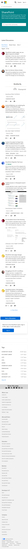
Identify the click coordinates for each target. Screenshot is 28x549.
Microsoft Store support (6, 424)
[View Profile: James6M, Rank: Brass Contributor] (3, 53)
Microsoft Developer (6, 495)
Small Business (4, 485)
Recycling (10, 545)
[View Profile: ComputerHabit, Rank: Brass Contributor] (3, 272)
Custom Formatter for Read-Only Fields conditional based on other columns (14, 143)
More (18, 45)
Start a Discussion (10, 318)
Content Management (7, 6)
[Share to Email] (22, 387)
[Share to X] (11, 387)
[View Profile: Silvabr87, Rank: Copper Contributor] (3, 290)
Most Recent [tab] (5, 45)
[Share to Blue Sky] (16, 387)
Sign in (8, 330)
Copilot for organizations (6, 402)
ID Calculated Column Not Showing (14, 219)
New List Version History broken (14, 70)
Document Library (7, 354)
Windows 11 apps (5, 412)
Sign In (24, 2)
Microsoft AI (4, 468)
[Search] (15, 2)
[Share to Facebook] (9, 387)
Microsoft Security (5, 470)
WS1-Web (7, 131)
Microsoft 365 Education (6, 451)
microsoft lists (6, 377)
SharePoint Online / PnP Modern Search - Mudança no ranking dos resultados (14, 290)
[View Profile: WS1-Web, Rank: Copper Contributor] (3, 106)
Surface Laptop (4, 397)
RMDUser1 (8, 151)
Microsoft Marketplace (6, 505)
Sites (3, 360)
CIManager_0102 (9, 243)
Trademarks (18, 543)
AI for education (5, 461)
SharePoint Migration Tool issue (13, 162)
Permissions (5, 368)
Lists (3, 357)
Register (19, 2)
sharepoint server (7, 365)
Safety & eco (4, 545)
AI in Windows (4, 407)
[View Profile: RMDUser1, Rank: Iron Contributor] (3, 143)
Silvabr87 (7, 298)
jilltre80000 (8, 171)
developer (4, 374)
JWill (6, 262)
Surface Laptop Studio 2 (6, 399)
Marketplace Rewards (6, 507)
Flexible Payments (5, 436)
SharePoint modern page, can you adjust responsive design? (14, 53)
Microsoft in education (6, 443)
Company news (5, 522)
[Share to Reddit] (14, 387)
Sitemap (3, 541)
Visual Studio (4, 510)
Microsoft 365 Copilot (6, 483)
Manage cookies (5, 543)
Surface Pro (4, 394)
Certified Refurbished (6, 431)
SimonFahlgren (9, 208)
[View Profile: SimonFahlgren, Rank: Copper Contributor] (3, 184)
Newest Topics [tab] (12, 45)
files (3, 371)
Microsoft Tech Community (7, 502)
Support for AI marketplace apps (8, 500)
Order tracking (4, 429)
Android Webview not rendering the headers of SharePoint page (15, 106)
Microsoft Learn (5, 497)
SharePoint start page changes (13, 255)
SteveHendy (8, 94)
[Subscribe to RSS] (19, 387)
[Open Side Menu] (2, 2)
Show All (4, 380)
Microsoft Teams (5, 480)
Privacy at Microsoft (5, 524)
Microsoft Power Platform (6, 478)
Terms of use (12, 543)
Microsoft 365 (4, 475)
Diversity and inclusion (6, 529)
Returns (3, 426)
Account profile (5, 419)
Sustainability (4, 534)
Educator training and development (8, 456)
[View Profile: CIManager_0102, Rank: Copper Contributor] (3, 220)
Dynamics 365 (4, 473)
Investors (3, 527)
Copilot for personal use (6, 404)
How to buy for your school (7, 453)
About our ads (16, 545)
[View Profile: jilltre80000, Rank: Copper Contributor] (3, 163)
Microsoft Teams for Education (7, 448)
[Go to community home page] (5, 2)
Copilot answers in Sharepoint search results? (15, 183)
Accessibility (4, 532)
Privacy (16, 541)
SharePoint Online (7, 351)
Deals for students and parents (8, 458)
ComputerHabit (9, 278)
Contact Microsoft (10, 541)
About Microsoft (5, 519)
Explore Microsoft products (7, 409)
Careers (3, 517)
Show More (15, 310)
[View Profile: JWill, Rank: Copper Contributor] (3, 255)
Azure (3, 492)
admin (3, 363)
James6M (7, 61)
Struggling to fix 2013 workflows (14, 271)
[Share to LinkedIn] (6, 387)
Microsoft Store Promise (6, 434)
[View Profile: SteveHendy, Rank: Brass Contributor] (3, 71)
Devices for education (6, 446)
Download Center (5, 421)
